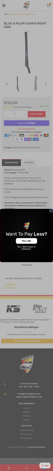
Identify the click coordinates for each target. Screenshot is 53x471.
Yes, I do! (26, 241)
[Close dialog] (51, 211)
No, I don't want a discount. (26, 247)
